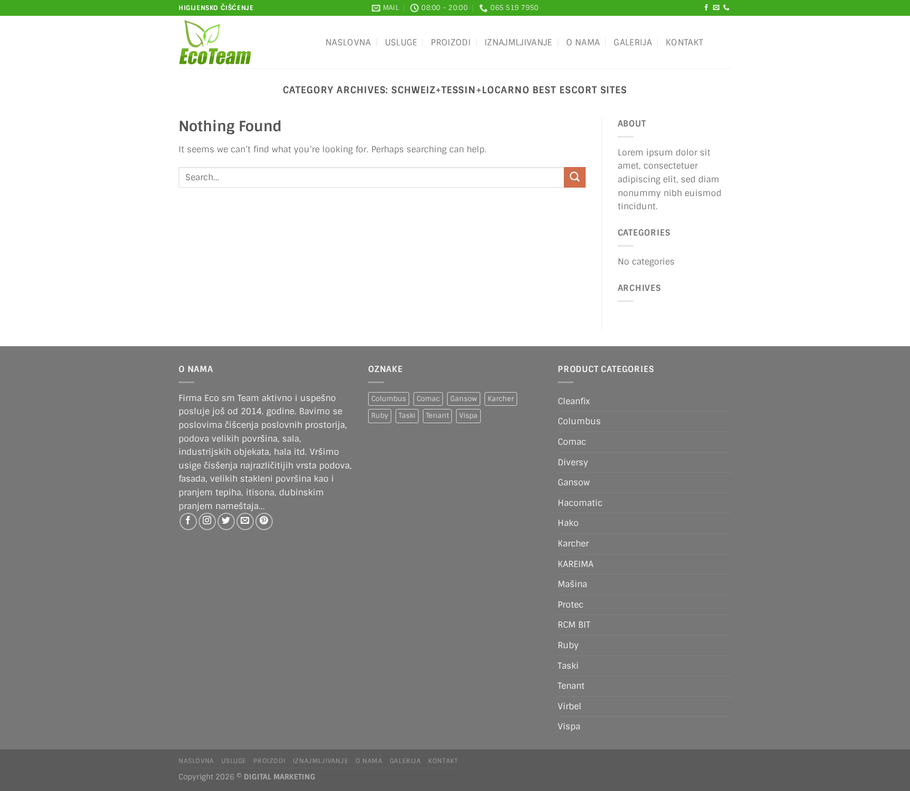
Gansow (463, 398)
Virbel (569, 706)
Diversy (573, 462)
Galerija (633, 42)
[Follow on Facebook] (706, 8)
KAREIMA (576, 564)
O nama (583, 42)
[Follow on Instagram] (207, 521)
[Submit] (574, 177)
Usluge (401, 42)
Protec (570, 604)
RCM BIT (574, 624)
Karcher (501, 398)
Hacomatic (580, 503)
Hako (568, 523)
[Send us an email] (716, 8)
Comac (428, 398)
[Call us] (726, 8)
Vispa (468, 415)
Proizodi (451, 42)
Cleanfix (574, 401)
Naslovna (348, 42)
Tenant (437, 415)
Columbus (388, 398)
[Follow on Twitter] (226, 521)
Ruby (379, 415)
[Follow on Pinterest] (264, 521)
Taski (407, 415)
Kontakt (684, 42)
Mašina (572, 584)
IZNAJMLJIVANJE (518, 42)
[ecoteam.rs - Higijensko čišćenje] (244, 42)
